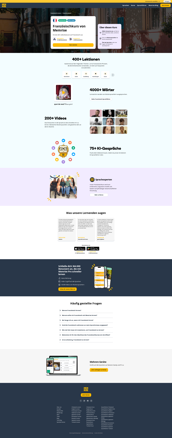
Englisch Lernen (76, 409)
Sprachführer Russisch (107, 425)
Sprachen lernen (61, 422)
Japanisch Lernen (76, 414)
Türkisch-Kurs (90, 426)
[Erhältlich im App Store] (79, 249)
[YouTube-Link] (88, 401)
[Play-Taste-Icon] (63, 92)
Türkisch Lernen (76, 422)
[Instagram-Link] (91, 401)
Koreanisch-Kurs (90, 420)
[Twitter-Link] (84, 401)
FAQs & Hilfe (60, 411)
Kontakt (59, 409)
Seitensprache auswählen (151, 1)
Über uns (59, 407)
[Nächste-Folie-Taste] (112, 74)
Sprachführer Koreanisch (107, 423)
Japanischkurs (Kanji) (91, 416)
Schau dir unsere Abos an (67, 289)
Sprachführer (141, 5)
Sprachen (125, 5)
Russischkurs (89, 422)
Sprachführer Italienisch (107, 414)
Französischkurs (90, 412)
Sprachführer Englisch (106, 411)
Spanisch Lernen (76, 420)
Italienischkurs (90, 414)
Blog (58, 418)
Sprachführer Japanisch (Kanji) (107, 417)
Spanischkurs (89, 424)
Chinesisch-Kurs (90, 407)
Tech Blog (59, 420)
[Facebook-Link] (81, 401)
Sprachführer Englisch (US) (108, 409)
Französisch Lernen (56, 13)
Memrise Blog (153, 5)
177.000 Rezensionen (80, 253)
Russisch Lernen (76, 418)
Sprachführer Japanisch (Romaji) (107, 420)
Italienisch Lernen (76, 412)
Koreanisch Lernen (76, 416)
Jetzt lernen (165, 5)
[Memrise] (4, 5)
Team (58, 416)
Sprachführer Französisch (107, 412)
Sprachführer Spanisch (107, 426)
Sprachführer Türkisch (107, 428)
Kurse (133, 5)
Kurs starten (73, 45)
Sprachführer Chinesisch (107, 407)
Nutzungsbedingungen (75, 433)
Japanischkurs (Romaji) (92, 418)
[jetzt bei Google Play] (93, 249)
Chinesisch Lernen (76, 407)
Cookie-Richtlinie (98, 433)
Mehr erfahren (99, 195)
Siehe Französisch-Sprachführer (100, 99)
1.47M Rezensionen (92, 253)
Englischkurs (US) (90, 411)
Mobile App (60, 412)
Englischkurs (89, 409)
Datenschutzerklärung (87, 433)
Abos (58, 414)
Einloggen (167, 1)
